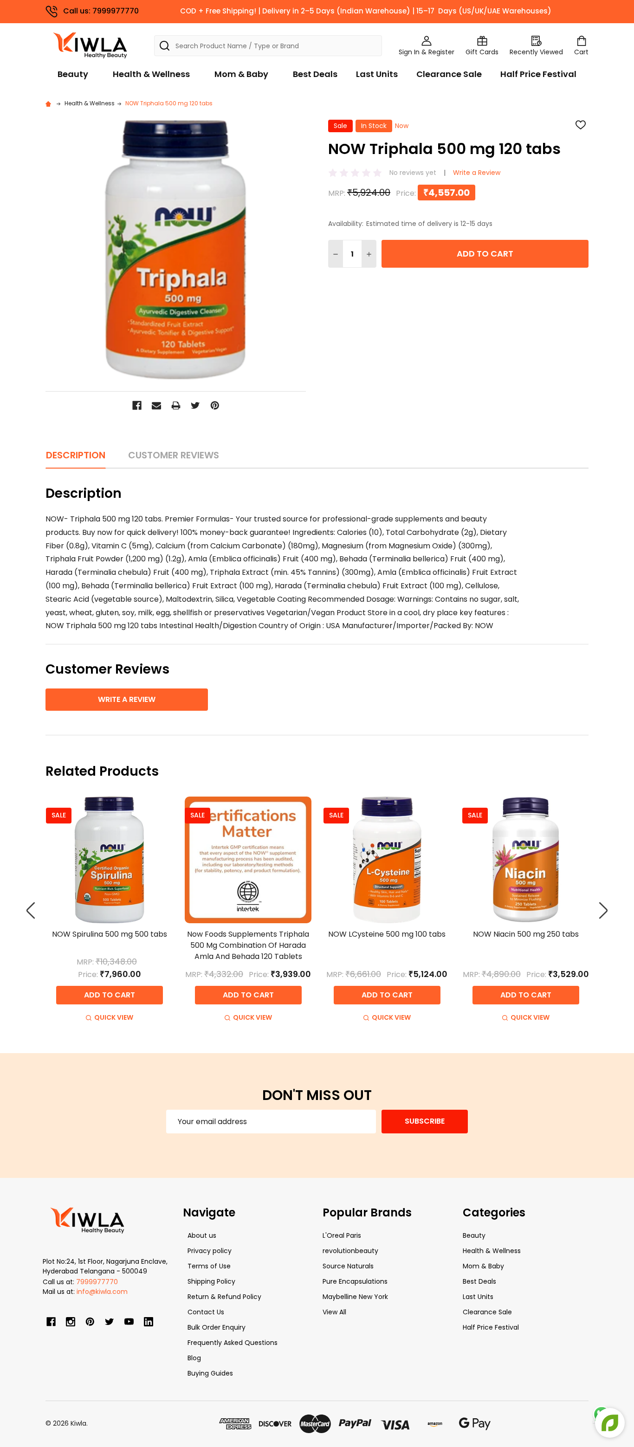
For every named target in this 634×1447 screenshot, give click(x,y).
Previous (30, 911)
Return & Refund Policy (224, 1296)
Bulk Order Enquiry (217, 1327)
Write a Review (476, 172)
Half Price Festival (538, 74)
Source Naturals (348, 1266)
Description (75, 455)
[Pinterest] (215, 405)
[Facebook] (137, 405)
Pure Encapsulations (355, 1281)
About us (202, 1235)
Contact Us (206, 1312)
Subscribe (425, 1121)
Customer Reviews (173, 455)
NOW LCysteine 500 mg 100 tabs (387, 934)
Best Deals (315, 74)
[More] (631, 13)
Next (603, 911)
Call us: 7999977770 (101, 11)
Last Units (377, 74)
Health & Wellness (151, 74)
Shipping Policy (211, 1281)
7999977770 (97, 1281)
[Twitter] (195, 405)
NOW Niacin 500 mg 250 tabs (526, 934)
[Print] (176, 405)
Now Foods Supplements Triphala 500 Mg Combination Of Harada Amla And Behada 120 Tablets (248, 945)
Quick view (113, 1017)
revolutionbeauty (350, 1250)
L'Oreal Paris (342, 1235)
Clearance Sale (449, 74)
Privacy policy (210, 1250)
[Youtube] (129, 1321)
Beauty (73, 74)
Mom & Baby (241, 74)
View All (334, 1312)
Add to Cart (485, 253)
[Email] (156, 405)
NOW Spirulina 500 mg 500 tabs (109, 934)
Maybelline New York (355, 1296)
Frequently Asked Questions (233, 1342)
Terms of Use (209, 1266)
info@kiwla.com (102, 1291)
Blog (194, 1358)
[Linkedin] (148, 1321)
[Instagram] (70, 1321)
